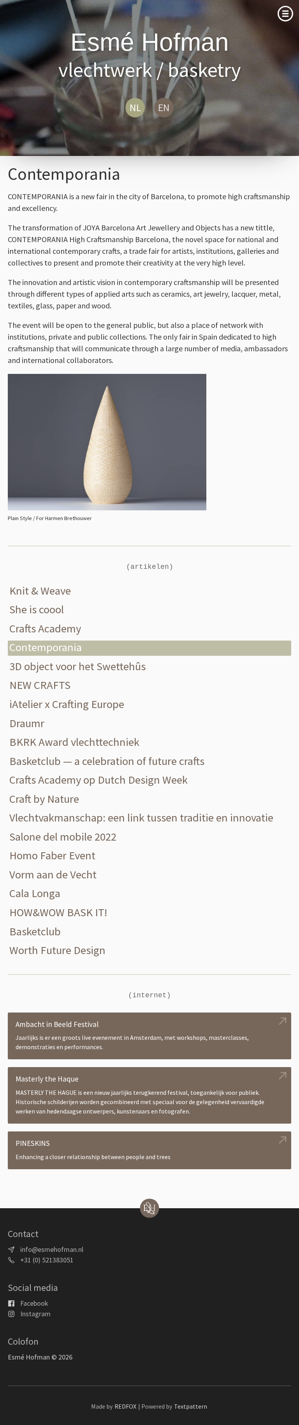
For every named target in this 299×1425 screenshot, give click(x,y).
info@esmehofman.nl (51, 1249)
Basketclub (35, 931)
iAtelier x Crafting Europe (66, 704)
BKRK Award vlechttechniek (74, 742)
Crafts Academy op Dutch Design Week (98, 780)
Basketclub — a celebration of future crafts (106, 761)
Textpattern (190, 1406)
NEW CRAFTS (39, 685)
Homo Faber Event (52, 855)
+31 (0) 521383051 (47, 1259)
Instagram (35, 1313)
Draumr (26, 723)
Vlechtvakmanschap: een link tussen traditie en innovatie (141, 818)
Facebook (34, 1303)
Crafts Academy (45, 628)
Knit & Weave (40, 591)
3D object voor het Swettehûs (77, 666)
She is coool (36, 609)
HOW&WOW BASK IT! (58, 912)
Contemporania (45, 647)
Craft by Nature (44, 799)
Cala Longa (34, 893)
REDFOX (125, 1406)
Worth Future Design (57, 950)
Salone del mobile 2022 (62, 837)
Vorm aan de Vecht (53, 875)
